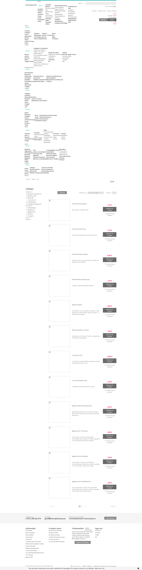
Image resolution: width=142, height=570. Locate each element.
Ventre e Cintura (47, 35)
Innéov (40, 12)
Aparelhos (62, 149)
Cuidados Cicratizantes (71, 11)
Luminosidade (58, 14)
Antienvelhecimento (61, 5)
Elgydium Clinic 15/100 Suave (80, 431)
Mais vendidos (30, 535)
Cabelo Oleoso (38, 53)
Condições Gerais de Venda (33, 541)
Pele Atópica (71, 13)
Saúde (33, 179)
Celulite (44, 33)
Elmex (26, 160)
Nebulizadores (63, 154)
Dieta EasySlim (51, 78)
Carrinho (103, 20)
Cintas (35, 136)
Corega (31, 216)
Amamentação (57, 135)
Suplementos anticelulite (39, 100)
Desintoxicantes (38, 76)
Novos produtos (30, 533)
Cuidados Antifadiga (61, 23)
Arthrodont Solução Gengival (80, 254)
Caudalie (40, 9)
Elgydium (27, 158)
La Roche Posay (40, 15)
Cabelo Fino (37, 57)
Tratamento (32, 200)
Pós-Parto (56, 133)
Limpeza (36, 33)
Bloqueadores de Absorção (54, 79)
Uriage (27, 140)
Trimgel (27, 86)
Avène (26, 113)
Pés (53, 35)
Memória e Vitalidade (39, 159)
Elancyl (27, 38)
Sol (49, 61)
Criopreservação (48, 132)
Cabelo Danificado (39, 60)
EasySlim (27, 79)
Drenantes (36, 78)
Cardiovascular (37, 153)
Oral (34, 150)
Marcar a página (112, 11)
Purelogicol (41, 19)
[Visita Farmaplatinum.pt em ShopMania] (105, 566)
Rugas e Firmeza (59, 9)
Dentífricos (32, 196)
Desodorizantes (35, 169)
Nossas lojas (29, 537)
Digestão (36, 155)
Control (27, 172)
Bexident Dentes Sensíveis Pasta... (81, 279)
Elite (63, 61)
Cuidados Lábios (48, 23)
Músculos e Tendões (52, 159)
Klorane (27, 58)
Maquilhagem (72, 19)
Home (27, 179)
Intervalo (28, 219)
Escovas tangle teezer (69, 54)
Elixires (30, 198)
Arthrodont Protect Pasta (79, 229)
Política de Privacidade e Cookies (35, 544)
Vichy (39, 21)
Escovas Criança (66, 56)
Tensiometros (63, 153)
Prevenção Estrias (39, 134)
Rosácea (70, 15)
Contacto (94, 11)
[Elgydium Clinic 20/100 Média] (60, 462)
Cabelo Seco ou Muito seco (41, 64)
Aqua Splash (65, 58)
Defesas (61, 160)
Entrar (114, 6)
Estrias (44, 37)
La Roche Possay (30, 120)
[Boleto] (89, 566)
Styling (64, 52)
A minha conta (55, 528)
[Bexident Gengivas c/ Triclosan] (60, 336)
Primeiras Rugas (59, 7)
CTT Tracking (29, 555)
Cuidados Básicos (48, 5)
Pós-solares (43, 120)
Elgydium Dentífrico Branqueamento (82, 406)
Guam (26, 39)
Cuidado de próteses (34, 204)
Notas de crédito (53, 533)
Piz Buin (27, 123)
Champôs (51, 58)
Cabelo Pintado (38, 62)
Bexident (27, 156)
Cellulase (27, 95)
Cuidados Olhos (48, 19)
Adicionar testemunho (83, 542)
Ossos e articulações (39, 152)
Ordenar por (82, 193)
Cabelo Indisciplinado (39, 59)
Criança (37, 120)
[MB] (84, 566)
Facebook (98, 530)
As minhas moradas (54, 535)
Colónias (46, 139)
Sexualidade (50, 152)
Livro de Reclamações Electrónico (35, 553)
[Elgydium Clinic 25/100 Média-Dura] (60, 487)
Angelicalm (28, 151)
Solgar (27, 161)
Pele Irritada (38, 39)
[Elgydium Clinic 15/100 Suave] (60, 437)
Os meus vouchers (54, 539)
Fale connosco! (110, 518)
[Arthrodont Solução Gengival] (60, 260)
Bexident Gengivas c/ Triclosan (80, 330)
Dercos (27, 54)
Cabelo (63, 137)
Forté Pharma (29, 81)
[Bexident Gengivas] (60, 311)
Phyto (26, 59)
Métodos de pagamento (32, 548)
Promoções (29, 530)
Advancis (27, 149)
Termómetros (63, 151)
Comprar (112, 20)
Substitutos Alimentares (54, 76)
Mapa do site (102, 11)
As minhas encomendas (55, 530)
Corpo (36, 117)
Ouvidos (61, 158)
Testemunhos (78, 528)
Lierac (40, 18)
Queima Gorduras (38, 81)
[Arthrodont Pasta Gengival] (60, 210)
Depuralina (28, 36)
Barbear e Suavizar (35, 173)
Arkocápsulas (29, 73)
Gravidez (37, 133)
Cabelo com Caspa (39, 52)
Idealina (40, 11)
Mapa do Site (29, 557)
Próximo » (113, 506)
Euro (80, 3)
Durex (26, 174)
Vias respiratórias (65, 156)
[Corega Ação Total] (60, 361)
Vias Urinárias (50, 157)
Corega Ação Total (77, 355)
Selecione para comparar (111, 214)
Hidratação (37, 35)
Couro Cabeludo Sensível (40, 55)
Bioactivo (27, 74)
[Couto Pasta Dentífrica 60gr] (60, 386)
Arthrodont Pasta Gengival (79, 204)
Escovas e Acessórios (34, 194)
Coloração (51, 59)
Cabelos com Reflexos (40, 50)
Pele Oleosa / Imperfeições (49, 16)
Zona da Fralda (48, 137)
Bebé (45, 130)
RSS (96, 537)
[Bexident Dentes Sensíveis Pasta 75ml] (60, 285)
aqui (103, 568)
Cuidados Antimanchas (59, 20)
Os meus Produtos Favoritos (56, 541)
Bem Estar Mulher (51, 155)
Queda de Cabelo (53, 52)
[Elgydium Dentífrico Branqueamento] (60, 412)
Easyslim (27, 99)
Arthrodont (32, 208)
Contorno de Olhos (47, 167)
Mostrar (108, 193)
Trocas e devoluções (31, 550)
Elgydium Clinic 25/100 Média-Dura (81, 481)
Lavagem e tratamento (41, 48)
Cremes (33, 97)
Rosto (36, 115)
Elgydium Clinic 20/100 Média (80, 456)
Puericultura (47, 140)
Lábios (37, 119)
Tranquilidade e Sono (52, 150)
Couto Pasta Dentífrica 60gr (79, 380)
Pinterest (97, 533)
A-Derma (27, 31)
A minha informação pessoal (57, 537)
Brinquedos (47, 142)
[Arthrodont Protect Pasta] (60, 235)
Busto (54, 33)
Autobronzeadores (45, 117)
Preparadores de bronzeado (48, 115)
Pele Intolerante (72, 17)
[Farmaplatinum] (31, 5)
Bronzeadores (44, 119)
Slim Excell (28, 85)
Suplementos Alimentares (55, 54)
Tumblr (97, 535)
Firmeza (44, 39)
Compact (64, 59)
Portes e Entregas (30, 546)
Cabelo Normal (38, 66)
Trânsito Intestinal (39, 157)
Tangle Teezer (29, 61)
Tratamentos (51, 56)
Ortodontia (32, 202)
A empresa (29, 539)
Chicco (27, 135)
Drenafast (28, 78)
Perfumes (55, 39)
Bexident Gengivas (77, 305)
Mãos (53, 37)
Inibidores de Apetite (39, 79)
